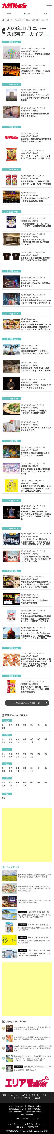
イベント (27, 13)
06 (38, 725)
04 (24, 725)
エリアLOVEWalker (16, 1106)
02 (10, 725)
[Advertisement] (27, 835)
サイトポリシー (14, 1124)
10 (17, 742)
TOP (7, 19)
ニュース (14, 1095)
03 (17, 725)
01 (3, 725)
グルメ (45, 13)
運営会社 (19, 1126)
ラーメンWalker (22, 1118)
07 (45, 725)
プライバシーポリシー (33, 1124)
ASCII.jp (36, 1118)
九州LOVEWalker (15, 1111)
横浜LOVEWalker (34, 1106)
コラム (24, 1095)
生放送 (37, 1097)
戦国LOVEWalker (27, 1114)
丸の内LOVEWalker (33, 1111)
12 (31, 742)
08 (3, 727)
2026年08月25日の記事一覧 (27, 702)
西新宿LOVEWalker (16, 1109)
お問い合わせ (33, 1126)
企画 (9, 13)
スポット (27, 1097)
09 (10, 742)
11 (24, 742)
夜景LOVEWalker (34, 1109)
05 (31, 725)
